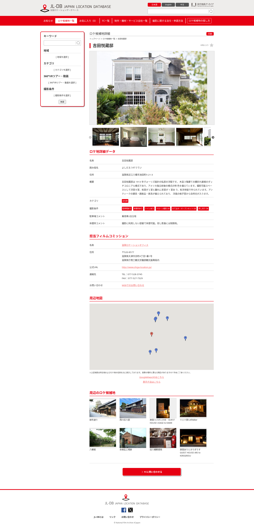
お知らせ (48, 20)
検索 (62, 102)
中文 (182, 4)
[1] (210, 11)
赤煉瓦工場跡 (126, 449)
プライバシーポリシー (150, 517)
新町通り (94, 419)
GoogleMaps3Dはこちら (151, 377)
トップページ (95, 39)
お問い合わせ (127, 517)
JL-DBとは (98, 517)
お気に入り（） (88, 20)
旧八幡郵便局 (156, 449)
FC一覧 (106, 20)
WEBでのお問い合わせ (133, 285)
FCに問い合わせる (153, 471)
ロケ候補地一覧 (66, 20)
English (168, 4)
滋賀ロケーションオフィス (135, 245)
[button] (151, 334)
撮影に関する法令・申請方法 (167, 20)
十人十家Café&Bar (188, 419)
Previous (90, 137)
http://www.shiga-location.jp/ (137, 267)
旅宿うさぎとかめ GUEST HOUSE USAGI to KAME (162, 421)
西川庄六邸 (125, 419)
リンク (112, 517)
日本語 (154, 4)
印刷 (210, 33)
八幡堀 (93, 449)
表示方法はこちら (152, 381)
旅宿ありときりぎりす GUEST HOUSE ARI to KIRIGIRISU (191, 452)
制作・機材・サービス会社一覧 (131, 20)
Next (213, 137)
